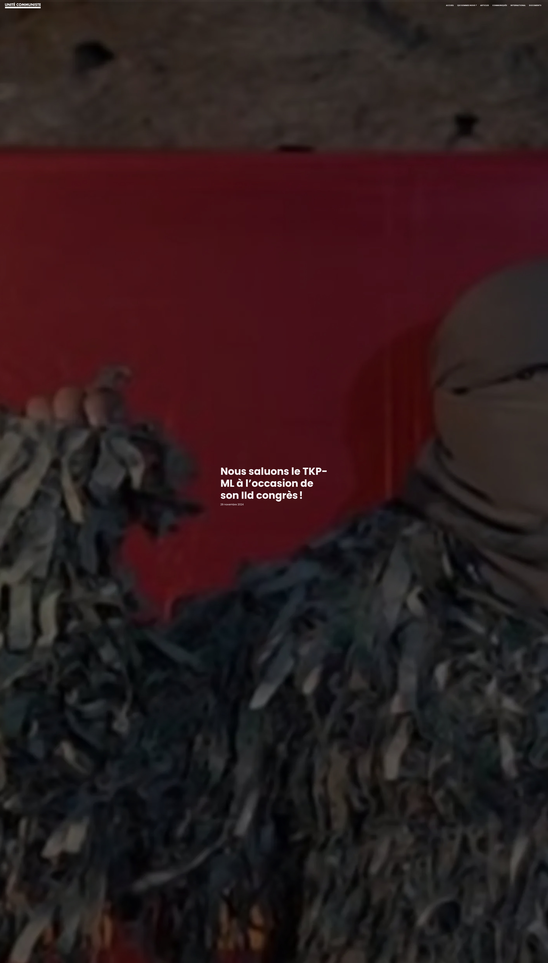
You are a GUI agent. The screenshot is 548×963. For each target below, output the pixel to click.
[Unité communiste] (23, 5)
